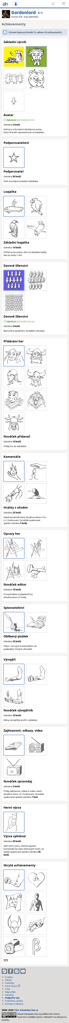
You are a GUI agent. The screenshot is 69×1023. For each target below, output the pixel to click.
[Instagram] (16, 971)
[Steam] (4, 971)
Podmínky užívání (14, 1000)
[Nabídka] (64, 3)
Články (8, 979)
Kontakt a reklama (14, 1003)
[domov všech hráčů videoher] (5, 3)
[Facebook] (10, 971)
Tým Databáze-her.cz (26, 1010)
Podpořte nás (12, 997)
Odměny (9, 994)
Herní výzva (11, 985)
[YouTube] (23, 971)
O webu (9, 976)
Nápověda (10, 991)
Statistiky (9, 982)
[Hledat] (53, 3)
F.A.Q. (7, 988)
